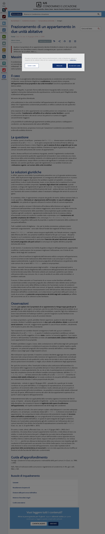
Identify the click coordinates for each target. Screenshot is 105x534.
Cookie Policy (73, 60)
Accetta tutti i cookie (74, 65)
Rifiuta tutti (59, 65)
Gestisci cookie (32, 65)
